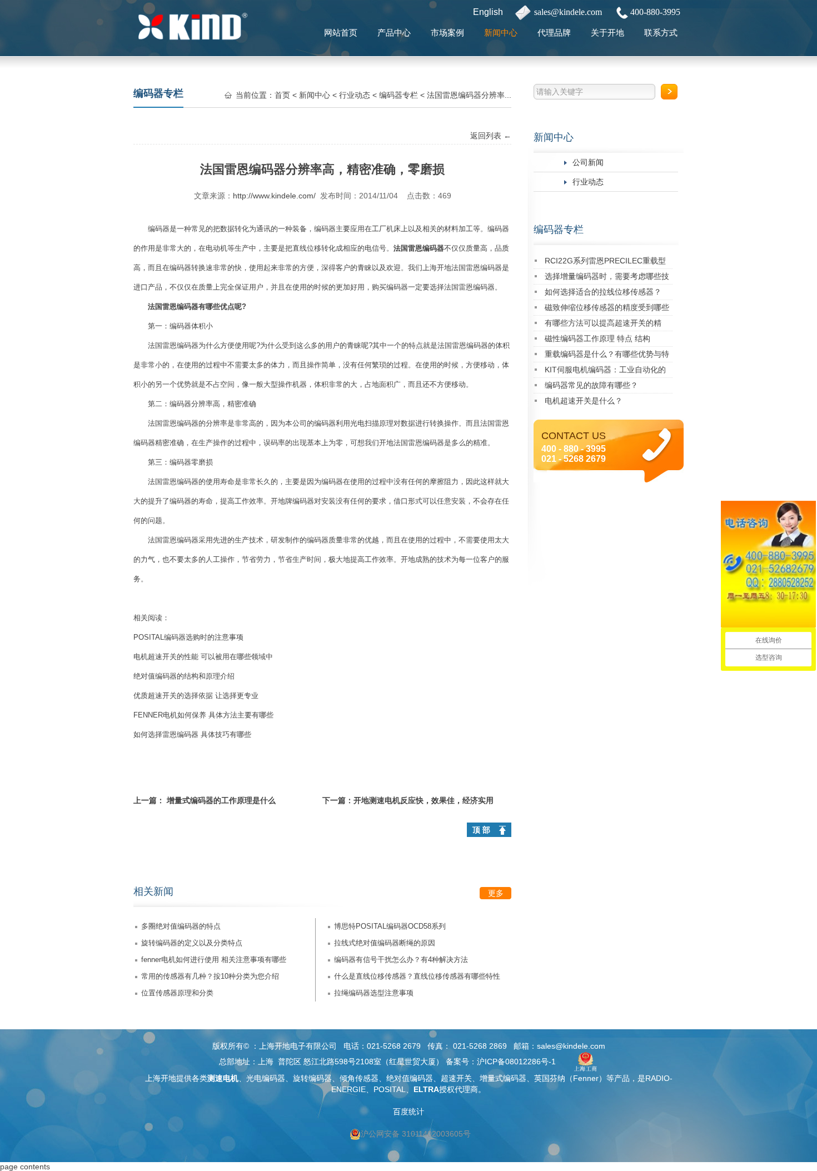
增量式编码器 (503, 1078)
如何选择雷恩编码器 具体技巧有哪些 (192, 734)
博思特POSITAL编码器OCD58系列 (390, 926)
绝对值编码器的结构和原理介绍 (184, 676)
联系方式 (660, 32)
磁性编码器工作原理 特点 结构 (597, 338)
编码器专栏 (559, 229)
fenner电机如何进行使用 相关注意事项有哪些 (213, 959)
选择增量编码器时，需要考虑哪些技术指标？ (607, 278)
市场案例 (447, 32)
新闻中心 (500, 32)
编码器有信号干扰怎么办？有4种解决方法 (401, 959)
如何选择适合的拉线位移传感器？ (603, 291)
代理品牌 (554, 32)
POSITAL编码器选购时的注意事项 (188, 637)
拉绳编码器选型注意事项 (374, 993)
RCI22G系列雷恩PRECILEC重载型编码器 (605, 262)
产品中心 (394, 32)
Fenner (586, 1078)
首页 (282, 95)
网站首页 (340, 32)
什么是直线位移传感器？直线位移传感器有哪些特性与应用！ (417, 978)
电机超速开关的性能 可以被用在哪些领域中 (203, 656)
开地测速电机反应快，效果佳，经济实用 (423, 800)
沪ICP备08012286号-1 (516, 1061)
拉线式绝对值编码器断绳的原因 (384, 943)
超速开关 (456, 1078)
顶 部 (481, 829)
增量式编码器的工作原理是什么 (221, 800)
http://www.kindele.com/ (274, 195)
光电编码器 (265, 1078)
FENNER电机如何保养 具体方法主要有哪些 (203, 715)
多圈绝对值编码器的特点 (181, 926)
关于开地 (607, 32)
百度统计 (408, 1111)
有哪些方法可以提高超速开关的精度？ (603, 324)
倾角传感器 (359, 1078)
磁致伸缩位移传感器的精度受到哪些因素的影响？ (607, 309)
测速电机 (222, 1078)
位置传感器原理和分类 (177, 993)
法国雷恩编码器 (418, 248)
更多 (496, 893)
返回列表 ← (490, 135)
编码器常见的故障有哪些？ (591, 385)
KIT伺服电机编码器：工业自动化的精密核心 (605, 371)
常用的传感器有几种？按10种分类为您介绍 (210, 976)
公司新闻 (588, 162)
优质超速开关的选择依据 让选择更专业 (195, 695)
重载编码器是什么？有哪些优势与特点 (607, 356)
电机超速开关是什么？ (583, 400)
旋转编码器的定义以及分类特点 (191, 943)
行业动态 (588, 181)
